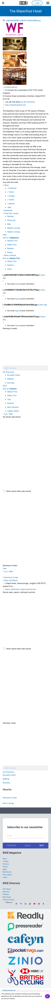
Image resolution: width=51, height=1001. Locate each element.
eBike (5, 869)
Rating (9, 252)
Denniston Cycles (11, 577)
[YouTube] (34, 904)
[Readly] (25, 916)
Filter (5, 235)
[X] (21, 904)
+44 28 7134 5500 (27, 102)
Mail (9, 207)
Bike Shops (7, 897)
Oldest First (12, 245)
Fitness (5, 866)
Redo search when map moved (18, 491)
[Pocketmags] (25, 950)
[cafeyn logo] (25, 940)
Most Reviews (13, 407)
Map (9, 224)
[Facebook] (16, 904)
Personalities (7, 875)
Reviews (10, 216)
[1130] (25, 961)
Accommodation (10, 87)
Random (10, 248)
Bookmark (8, 210)
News (5, 859)
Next (41, 845)
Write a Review (10, 255)
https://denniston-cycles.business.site (20, 589)
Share (6, 185)
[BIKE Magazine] (23, 3)
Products (6, 864)
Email (9, 836)
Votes (9, 269)
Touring (5, 861)
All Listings (7, 889)
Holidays (6, 894)
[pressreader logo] (25, 927)
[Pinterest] (39, 904)
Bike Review (7, 872)
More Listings (8, 803)
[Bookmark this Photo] (3, 281)
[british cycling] (25, 976)
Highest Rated (13, 411)
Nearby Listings (13, 232)
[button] (3, 3)
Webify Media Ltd (9, 990)
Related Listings (13, 228)
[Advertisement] (27, 810)
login (17, 284)
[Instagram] (25, 904)
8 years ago (42, 305)
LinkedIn (11, 204)
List (5, 414)
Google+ (11, 196)
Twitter (11, 192)
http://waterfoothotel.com (15, 105)
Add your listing (8, 900)
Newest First (12, 241)
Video (5, 877)
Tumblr (11, 200)
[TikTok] (30, 904)
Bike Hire (6, 892)
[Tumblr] (43, 904)
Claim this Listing (11, 213)
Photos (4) (11, 220)
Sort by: (11, 238)
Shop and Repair (11, 580)
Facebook (12, 188)
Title (9, 399)
